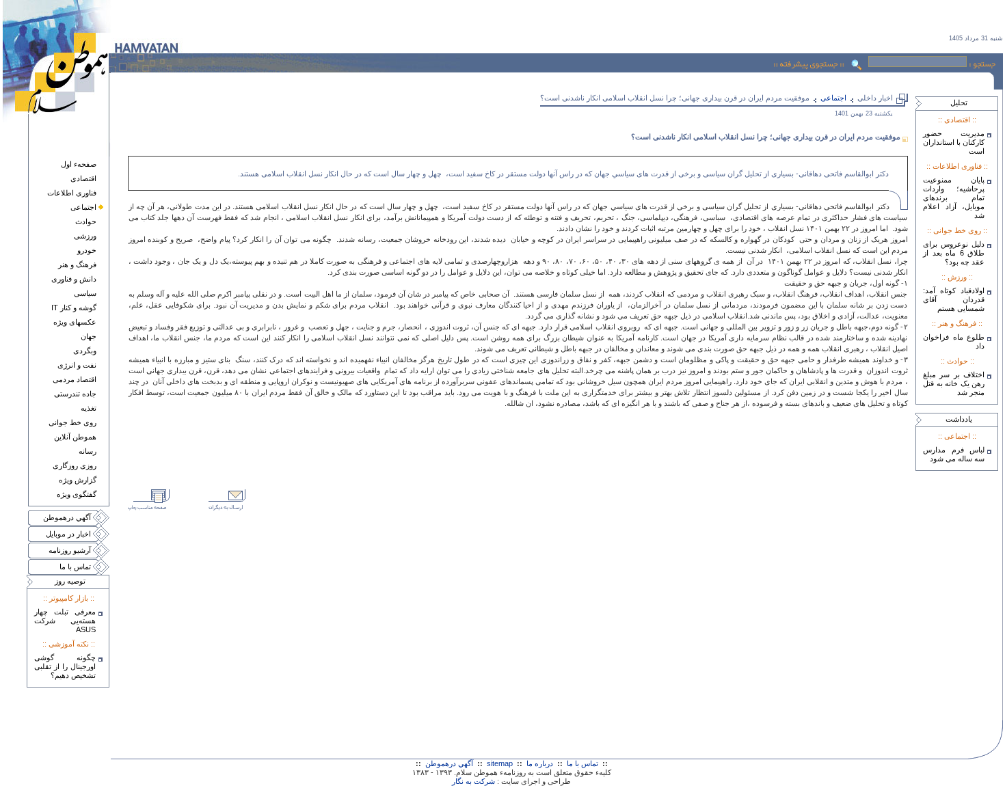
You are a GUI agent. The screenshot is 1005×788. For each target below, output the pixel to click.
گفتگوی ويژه (76, 494)
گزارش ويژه (77, 480)
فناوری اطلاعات (71, 193)
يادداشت (959, 419)
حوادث (85, 221)
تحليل (958, 102)
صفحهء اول (78, 164)
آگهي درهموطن (67, 517)
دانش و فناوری (73, 279)
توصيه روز (70, 581)
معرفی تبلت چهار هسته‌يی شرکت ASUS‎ (65, 621)
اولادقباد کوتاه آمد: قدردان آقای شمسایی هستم (953, 299)
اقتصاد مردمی (74, 379)
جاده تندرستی (75, 394)
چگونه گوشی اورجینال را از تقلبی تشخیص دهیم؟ (65, 666)
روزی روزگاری (74, 465)
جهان (88, 336)
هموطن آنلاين (75, 437)
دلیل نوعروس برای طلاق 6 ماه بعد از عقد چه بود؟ (953, 253)
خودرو (86, 250)
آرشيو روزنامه (70, 550)
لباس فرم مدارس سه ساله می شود (953, 454)
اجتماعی (83, 207)
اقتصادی (83, 178)
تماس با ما (75, 566)
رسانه (87, 451)
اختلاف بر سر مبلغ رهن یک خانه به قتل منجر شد (953, 383)
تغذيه (88, 408)
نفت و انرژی (76, 365)
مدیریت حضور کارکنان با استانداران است (953, 142)
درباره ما (539, 763)
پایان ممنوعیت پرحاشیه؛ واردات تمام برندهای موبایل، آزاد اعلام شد (953, 197)
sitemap (500, 763)
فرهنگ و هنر (77, 264)
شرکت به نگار (473, 781)
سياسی (85, 293)
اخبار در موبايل (68, 534)
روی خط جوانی (72, 422)
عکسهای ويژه (74, 322)
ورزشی (85, 236)
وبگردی (84, 351)
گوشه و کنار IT (73, 307)
